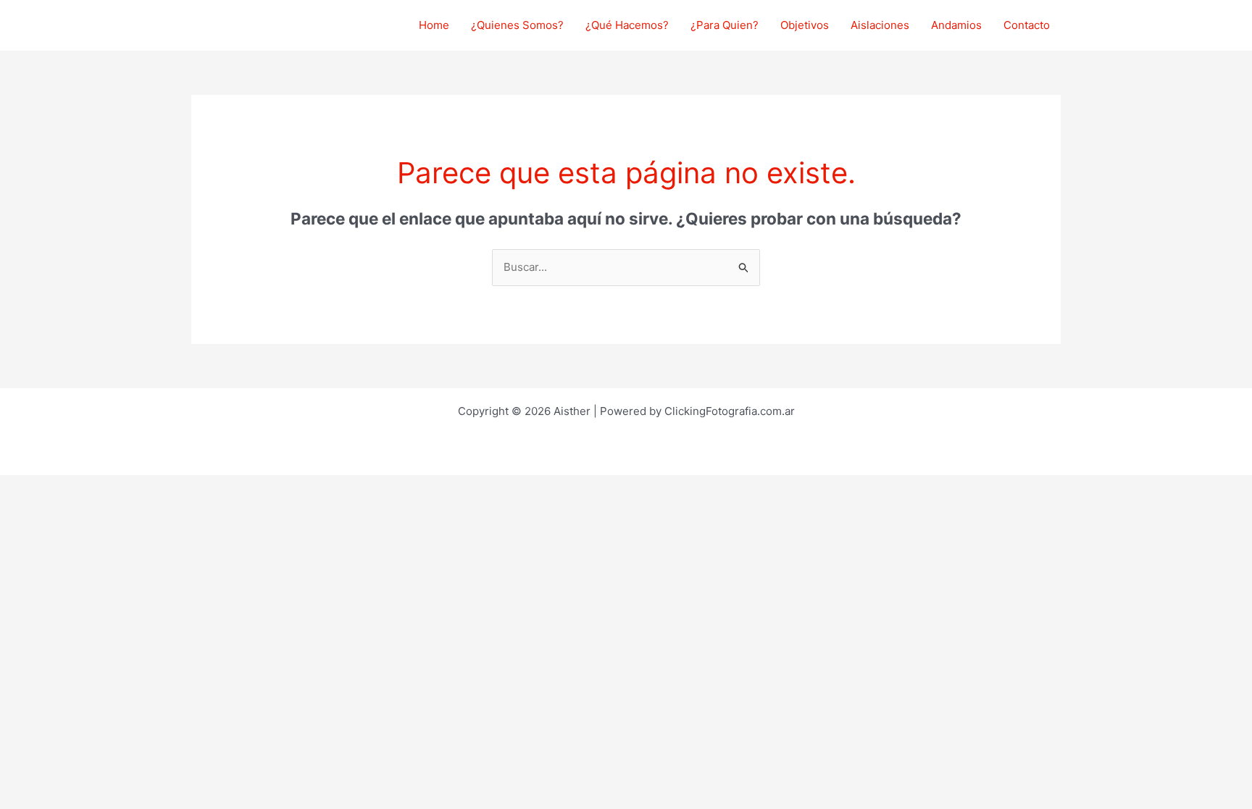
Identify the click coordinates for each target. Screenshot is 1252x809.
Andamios (956, 25)
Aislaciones (880, 25)
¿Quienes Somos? (517, 25)
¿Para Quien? (724, 25)
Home (434, 25)
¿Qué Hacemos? (627, 25)
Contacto (1026, 25)
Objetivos (804, 25)
